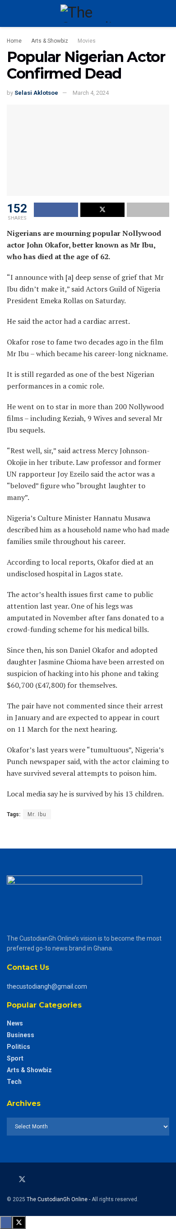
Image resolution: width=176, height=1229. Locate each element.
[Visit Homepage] (87, 13)
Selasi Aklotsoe (36, 92)
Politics (18, 1046)
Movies (87, 41)
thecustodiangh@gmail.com (47, 986)
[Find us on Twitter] (22, 1180)
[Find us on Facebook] (9, 1180)
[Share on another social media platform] (148, 210)
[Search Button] (165, 13)
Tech (14, 1081)
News (15, 1023)
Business (20, 1035)
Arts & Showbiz (49, 41)
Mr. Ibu (37, 814)
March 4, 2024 (91, 92)
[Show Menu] (10, 13)
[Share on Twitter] (102, 210)
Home (14, 41)
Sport (15, 1058)
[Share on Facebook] (56, 210)
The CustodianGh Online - (59, 1199)
